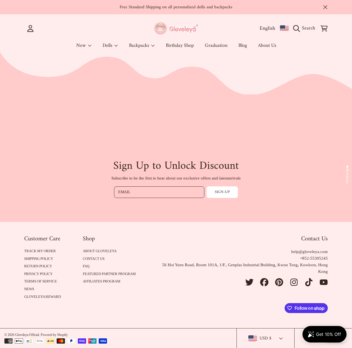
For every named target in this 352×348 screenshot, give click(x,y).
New (81, 45)
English (267, 28)
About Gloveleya (100, 251)
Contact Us (94, 259)
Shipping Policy (38, 259)
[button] (305, 28)
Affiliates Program (101, 281)
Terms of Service (40, 281)
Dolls (108, 45)
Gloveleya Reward (42, 297)
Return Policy (38, 266)
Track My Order (40, 251)
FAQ (86, 266)
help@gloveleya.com (309, 251)
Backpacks (139, 45)
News (29, 289)
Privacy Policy (38, 274)
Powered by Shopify (54, 335)
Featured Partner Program (109, 274)
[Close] (325, 7)
